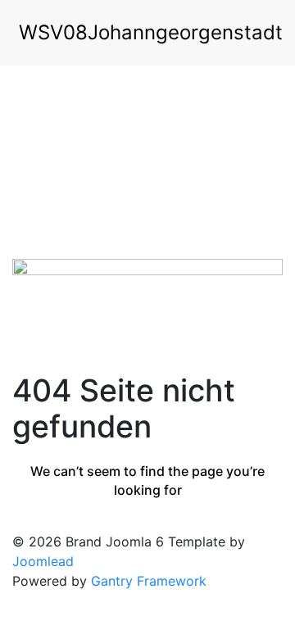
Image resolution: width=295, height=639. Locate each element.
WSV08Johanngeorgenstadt (151, 32)
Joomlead (43, 561)
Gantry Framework (148, 581)
